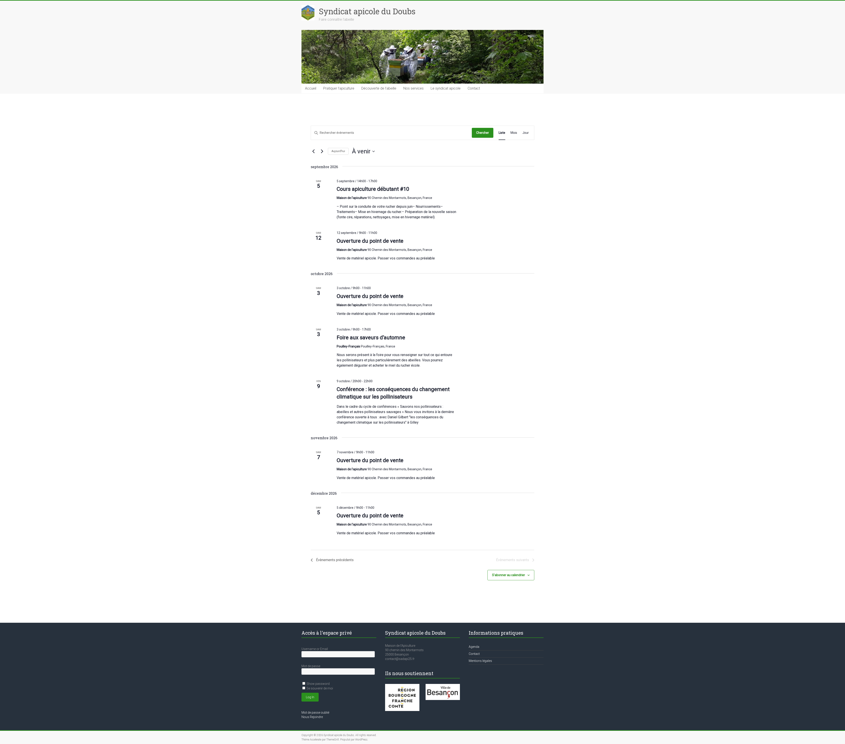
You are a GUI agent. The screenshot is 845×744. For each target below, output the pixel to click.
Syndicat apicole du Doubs (367, 11)
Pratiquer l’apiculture (338, 88)
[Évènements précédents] (313, 151)
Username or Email (314, 649)
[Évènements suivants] (322, 151)
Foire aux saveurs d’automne (371, 337)
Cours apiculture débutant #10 (373, 189)
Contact (474, 88)
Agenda (474, 646)
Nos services (413, 88)
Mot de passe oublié (315, 712)
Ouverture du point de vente (370, 241)
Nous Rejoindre (312, 717)
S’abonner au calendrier (508, 575)
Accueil (310, 88)
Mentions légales (480, 661)
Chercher (482, 132)
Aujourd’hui (338, 151)
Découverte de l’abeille (378, 88)
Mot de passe (310, 666)
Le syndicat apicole (446, 88)
